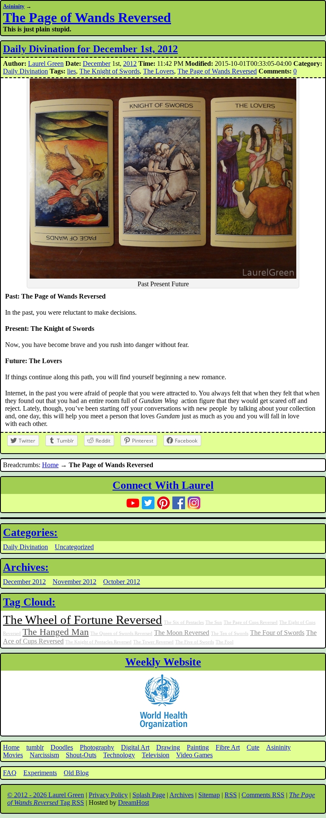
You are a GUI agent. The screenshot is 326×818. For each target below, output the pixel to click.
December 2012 (24, 581)
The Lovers (158, 71)
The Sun (213, 622)
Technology (119, 755)
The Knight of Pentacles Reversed (98, 642)
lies (71, 71)
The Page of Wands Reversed (87, 17)
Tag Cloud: (29, 602)
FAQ (10, 772)
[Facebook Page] (178, 502)
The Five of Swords (194, 642)
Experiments (40, 772)
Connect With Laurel (163, 485)
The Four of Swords (277, 633)
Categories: (30, 532)
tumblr (35, 747)
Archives (181, 794)
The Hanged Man (55, 632)
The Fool (224, 642)
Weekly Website (163, 662)
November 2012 (74, 581)
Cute (253, 747)
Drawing (168, 747)
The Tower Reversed (153, 642)
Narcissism (44, 755)
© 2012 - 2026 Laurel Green (45, 794)
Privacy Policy (108, 794)
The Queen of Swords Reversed (121, 633)
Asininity (14, 6)
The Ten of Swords (229, 633)
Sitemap (209, 794)
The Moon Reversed (181, 633)
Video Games (194, 755)
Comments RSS (263, 794)
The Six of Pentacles (184, 622)
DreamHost (133, 802)
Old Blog (76, 772)
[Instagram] (194, 502)
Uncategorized (74, 546)
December (96, 63)
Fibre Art (228, 747)
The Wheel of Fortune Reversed (82, 619)
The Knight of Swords (109, 71)
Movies (13, 755)
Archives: (26, 567)
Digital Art (135, 747)
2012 (130, 63)
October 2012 (121, 581)
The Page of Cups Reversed (251, 622)
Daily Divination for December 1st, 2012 (90, 48)
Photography (97, 747)
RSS (231, 794)
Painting (198, 747)
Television (155, 755)
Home (50, 464)
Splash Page (148, 794)
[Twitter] (148, 502)
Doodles (62, 747)
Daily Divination (25, 71)
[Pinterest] (163, 502)
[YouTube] (132, 502)
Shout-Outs (81, 755)
